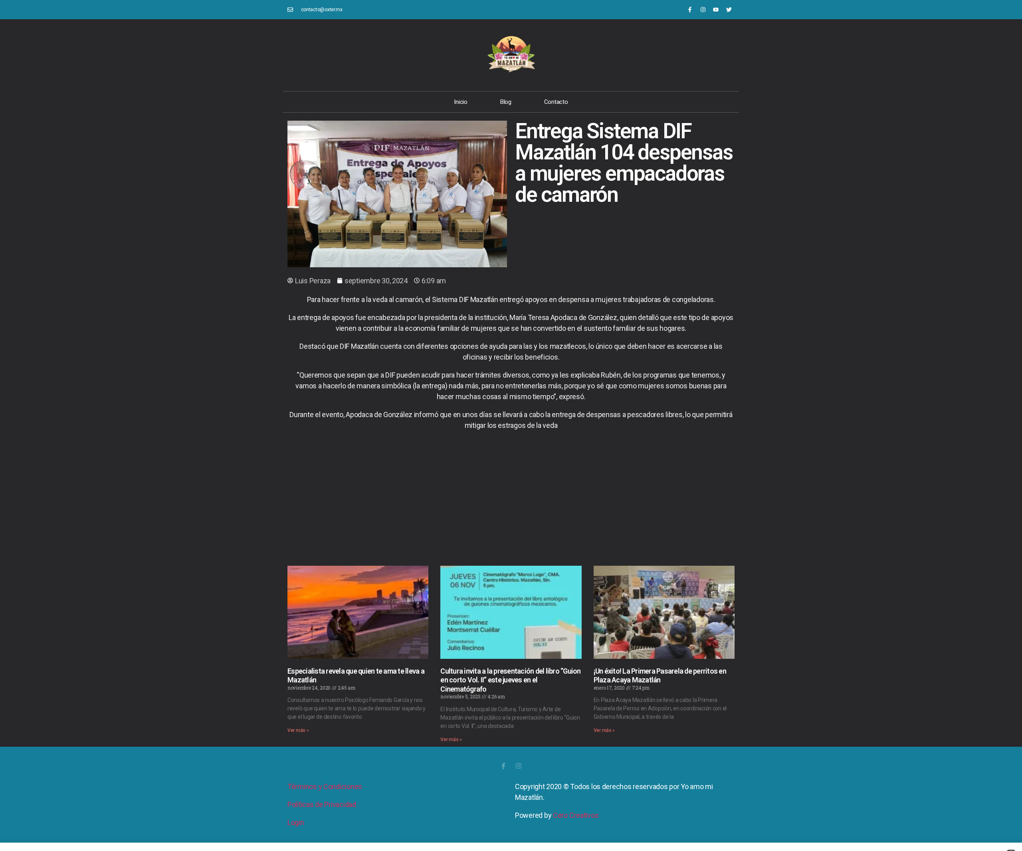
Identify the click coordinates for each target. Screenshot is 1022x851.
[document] (511, 425)
